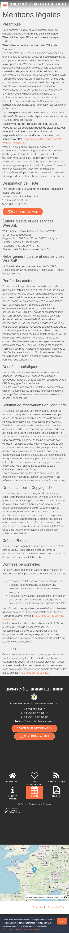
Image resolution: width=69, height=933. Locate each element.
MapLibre (59, 897)
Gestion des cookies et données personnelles (21, 929)
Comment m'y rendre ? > (48, 907)
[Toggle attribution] (65, 897)
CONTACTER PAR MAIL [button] (25, 211)
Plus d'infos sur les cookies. (33, 672)
